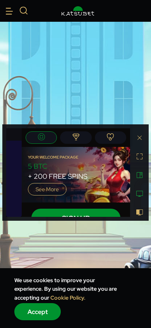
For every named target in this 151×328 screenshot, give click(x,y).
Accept (37, 312)
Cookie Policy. (68, 297)
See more (47, 189)
